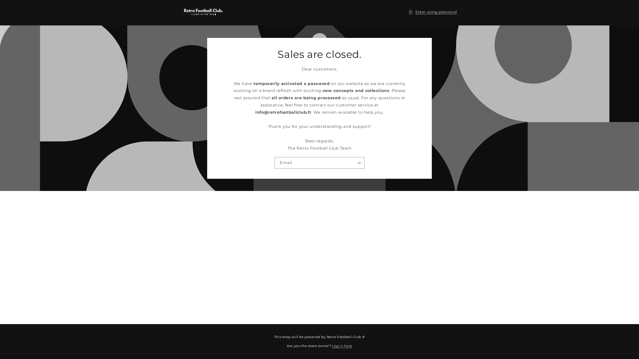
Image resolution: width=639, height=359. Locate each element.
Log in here (342, 346)
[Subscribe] (358, 163)
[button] (432, 12)
